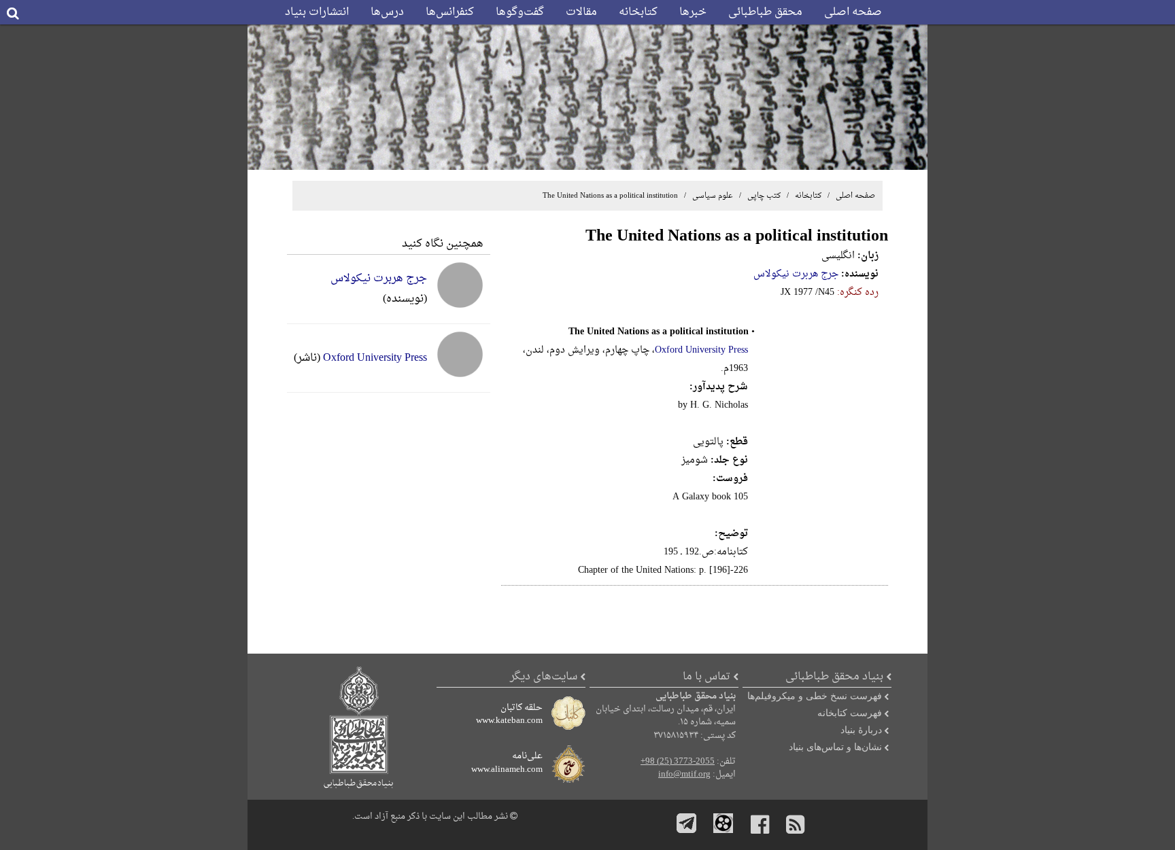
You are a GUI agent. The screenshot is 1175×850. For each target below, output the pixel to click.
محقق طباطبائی (765, 12)
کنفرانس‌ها (450, 12)
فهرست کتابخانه (849, 712)
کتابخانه (638, 12)
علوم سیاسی (711, 195)
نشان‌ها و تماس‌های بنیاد (835, 746)
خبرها (692, 12)
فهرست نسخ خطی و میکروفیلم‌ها (814, 695)
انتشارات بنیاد (317, 12)
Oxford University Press (701, 350)
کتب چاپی (764, 195)
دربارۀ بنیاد (861, 729)
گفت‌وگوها (520, 12)
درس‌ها (387, 12)
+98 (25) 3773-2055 (678, 762)
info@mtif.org (684, 774)
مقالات (581, 12)
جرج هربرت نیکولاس (795, 274)
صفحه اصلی (853, 12)
